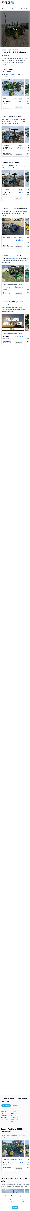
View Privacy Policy (18, 1203)
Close (15, 1207)
